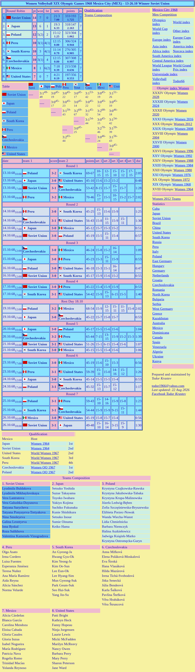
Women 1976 (181, 175)
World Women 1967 (45, 453)
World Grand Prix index (182, 67)
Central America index (168, 61)
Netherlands (160, 275)
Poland (157, 256)
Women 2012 (183, 124)
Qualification (93, 10)
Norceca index (183, 51)
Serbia (156, 304)
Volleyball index (159, 81)
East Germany (162, 261)
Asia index (159, 46)
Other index (181, 31)
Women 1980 (182, 170)
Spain (156, 342)
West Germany (162, 309)
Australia (158, 323)
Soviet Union (161, 218)
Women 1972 (180, 180)
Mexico (157, 328)
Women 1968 (181, 184)
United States (161, 232)
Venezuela (159, 347)
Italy (155, 251)
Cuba (156, 209)
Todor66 (179, 81)
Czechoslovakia (163, 285)
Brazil (156, 223)
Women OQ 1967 (43, 467)
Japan (156, 213)
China (156, 228)
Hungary (158, 266)
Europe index (161, 40)
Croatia (157, 280)
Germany (158, 270)
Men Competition (164, 14)
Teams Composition (98, 15)
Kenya (156, 361)
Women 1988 (184, 160)
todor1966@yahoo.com (168, 386)
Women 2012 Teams (166, 199)
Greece (157, 313)
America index (183, 46)
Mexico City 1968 (164, 10)
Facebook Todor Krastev (169, 394)
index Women (179, 88)
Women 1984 (184, 165)
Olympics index (159, 22)
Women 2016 (184, 119)
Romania (158, 290)
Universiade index (164, 74)
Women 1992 (183, 156)
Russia (156, 242)
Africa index (161, 51)
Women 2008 (184, 129)
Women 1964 (40, 443)
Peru (155, 247)
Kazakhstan (160, 318)
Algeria (157, 352)
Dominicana (160, 332)
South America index (166, 56)
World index (181, 22)
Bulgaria (158, 299)
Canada (157, 337)
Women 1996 (184, 151)
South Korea (161, 237)
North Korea (161, 294)
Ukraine (157, 356)
